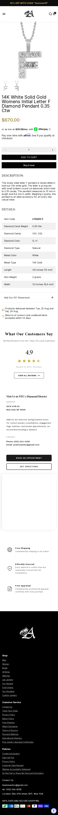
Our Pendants (8, 691)
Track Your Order (10, 711)
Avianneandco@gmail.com (15, 785)
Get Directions (29, 466)
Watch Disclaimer (10, 726)
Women (5, 664)
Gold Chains (7, 687)
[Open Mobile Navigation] (6, 14)
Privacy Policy (8, 715)
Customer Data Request (13, 765)
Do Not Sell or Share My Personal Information (23, 773)
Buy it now (29, 165)
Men (4, 660)
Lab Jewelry (7, 680)
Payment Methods (10, 734)
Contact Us (7, 707)
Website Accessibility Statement (16, 769)
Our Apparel (7, 684)
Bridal (4, 668)
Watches (6, 676)
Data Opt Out (8, 758)
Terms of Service (10, 730)
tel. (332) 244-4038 (11, 789)
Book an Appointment (29, 458)
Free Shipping (8, 722)
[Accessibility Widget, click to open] (54, 811)
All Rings (6, 672)
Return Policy (8, 719)
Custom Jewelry (9, 695)
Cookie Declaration (11, 754)
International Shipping (12, 738)
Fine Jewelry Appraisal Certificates (18, 742)
